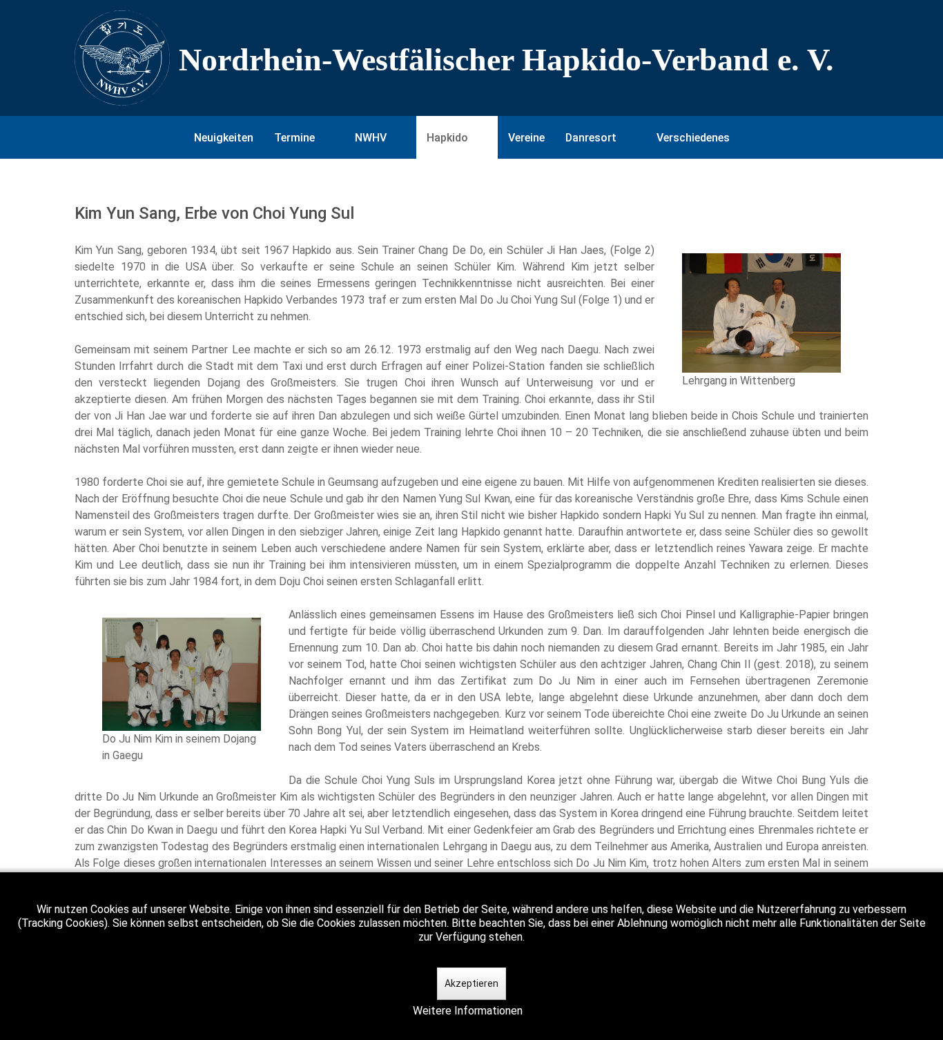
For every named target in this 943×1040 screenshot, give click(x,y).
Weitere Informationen (468, 1010)
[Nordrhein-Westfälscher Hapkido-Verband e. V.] (471, 58)
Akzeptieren (471, 983)
